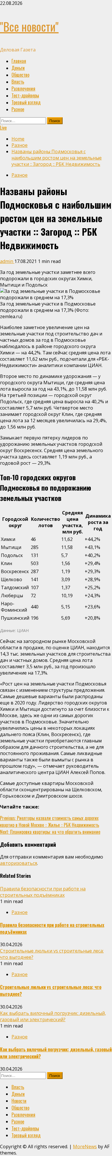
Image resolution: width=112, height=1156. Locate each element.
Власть (17, 81)
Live (3, 127)
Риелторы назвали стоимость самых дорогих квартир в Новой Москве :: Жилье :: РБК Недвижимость (49, 821)
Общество (20, 74)
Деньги (18, 67)
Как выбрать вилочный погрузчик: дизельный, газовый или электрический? (53, 1016)
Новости (18, 1100)
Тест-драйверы (25, 95)
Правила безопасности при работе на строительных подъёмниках (43, 892)
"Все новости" (29, 26)
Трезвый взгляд (25, 102)
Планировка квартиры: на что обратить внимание (50, 831)
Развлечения (23, 88)
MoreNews (85, 1146)
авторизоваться (18, 863)
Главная (18, 60)
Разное (17, 109)
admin (7, 261)
